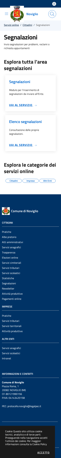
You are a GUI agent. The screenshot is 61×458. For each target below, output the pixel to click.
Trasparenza (8, 252)
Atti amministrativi (12, 242)
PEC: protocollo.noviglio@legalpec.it (21, 406)
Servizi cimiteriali (11, 263)
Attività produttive (12, 294)
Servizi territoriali (11, 326)
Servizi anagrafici (11, 247)
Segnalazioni (9, 283)
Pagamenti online (11, 299)
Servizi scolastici (11, 273)
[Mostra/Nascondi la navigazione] (6, 14)
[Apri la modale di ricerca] (52, 14)
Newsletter (8, 288)
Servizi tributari (10, 268)
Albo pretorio (9, 237)
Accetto (43, 452)
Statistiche (8, 278)
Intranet (6, 358)
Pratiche (6, 232)
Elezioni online (10, 258)
